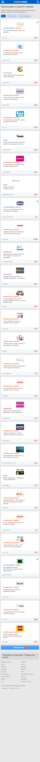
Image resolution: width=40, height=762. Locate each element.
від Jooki (4, 38)
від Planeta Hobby (7, 261)
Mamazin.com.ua (26, 681)
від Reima (5, 239)
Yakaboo (23, 662)
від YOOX (5, 552)
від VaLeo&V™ (6, 150)
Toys (22, 671)
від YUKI (4, 619)
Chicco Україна (5, 676)
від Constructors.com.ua (9, 463)
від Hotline (5, 284)
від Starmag (5, 60)
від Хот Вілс (5, 82)
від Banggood (6, 485)
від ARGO (5, 396)
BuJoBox (23, 667)
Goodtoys (24, 679)
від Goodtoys (6, 440)
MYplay (3, 679)
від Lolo (4, 127)
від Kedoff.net (6, 530)
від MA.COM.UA (6, 575)
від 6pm (4, 351)
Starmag (3, 667)
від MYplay (5, 507)
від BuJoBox (5, 105)
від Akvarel (5, 597)
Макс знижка (12, 16)
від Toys (4, 306)
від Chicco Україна (7, 217)
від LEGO (5, 642)
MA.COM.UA (4, 674)
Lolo (2, 681)
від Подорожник (6, 373)
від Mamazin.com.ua (8, 194)
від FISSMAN (6, 172)
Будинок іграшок (6, 662)
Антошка (3, 669)
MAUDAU (24, 669)
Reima (23, 664)
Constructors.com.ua (27, 674)
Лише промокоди (25, 16)
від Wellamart (6, 418)
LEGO (3, 664)
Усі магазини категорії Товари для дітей (13, 685)
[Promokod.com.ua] (20, 2)
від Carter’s (5, 328)
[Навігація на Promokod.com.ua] (3, 2)
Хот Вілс (3, 671)
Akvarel (23, 676)
